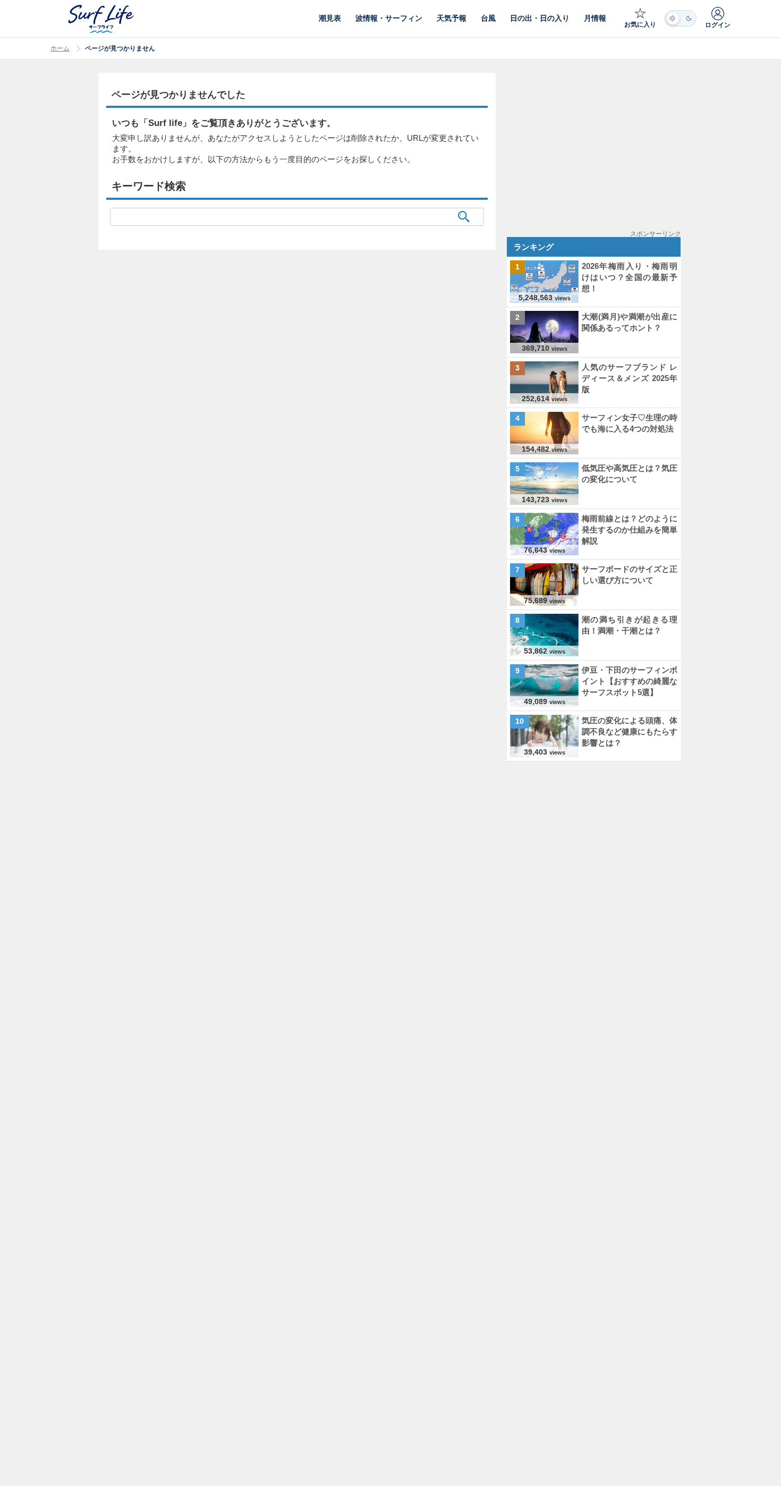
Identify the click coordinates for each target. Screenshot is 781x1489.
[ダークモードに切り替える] (681, 18)
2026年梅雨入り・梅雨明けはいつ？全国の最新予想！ (629, 277)
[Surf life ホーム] (102, 18)
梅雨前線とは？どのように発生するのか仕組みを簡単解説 (629, 529)
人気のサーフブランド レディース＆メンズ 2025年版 (629, 378)
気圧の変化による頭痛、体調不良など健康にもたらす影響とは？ (629, 731)
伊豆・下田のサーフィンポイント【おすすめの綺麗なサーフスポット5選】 (629, 681)
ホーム (60, 48)
